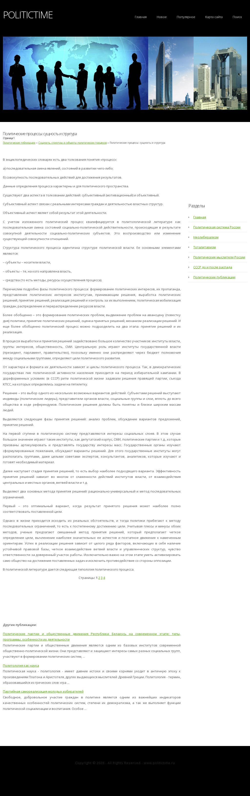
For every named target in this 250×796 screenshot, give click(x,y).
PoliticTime (27, 14)
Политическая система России (216, 227)
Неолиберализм (206, 237)
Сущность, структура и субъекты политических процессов (72, 142)
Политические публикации (19, 142)
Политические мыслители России (219, 257)
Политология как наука (21, 665)
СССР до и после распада (212, 267)
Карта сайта (214, 17)
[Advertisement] (92, 603)
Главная (141, 17)
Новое (162, 17)
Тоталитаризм (204, 247)
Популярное (186, 17)
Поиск (237, 17)
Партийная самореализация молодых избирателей (43, 691)
